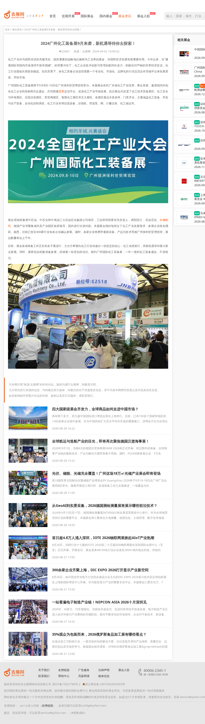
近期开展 (68, 16)
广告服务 (83, 670)
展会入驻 (143, 16)
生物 (162, 220)
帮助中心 (63, 676)
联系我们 (43, 676)
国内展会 (105, 16)
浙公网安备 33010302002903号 (105, 684)
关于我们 (43, 670)
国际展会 (87, 16)
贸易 (61, 91)
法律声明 (104, 670)
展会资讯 (124, 16)
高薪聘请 (83, 676)
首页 (52, 16)
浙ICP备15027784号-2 (66, 684)
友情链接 (63, 670)
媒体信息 (104, 676)
